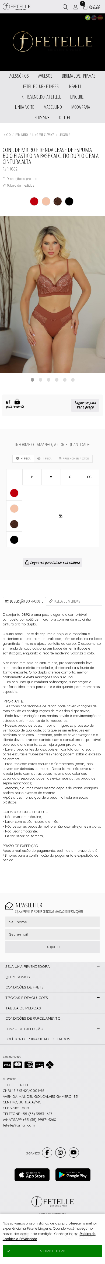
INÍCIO (7, 134)
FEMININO (21, 134)
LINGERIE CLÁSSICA (43, 134)
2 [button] (40, 379)
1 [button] (32, 379)
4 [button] (56, 379)
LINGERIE (64, 134)
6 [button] (72, 379)
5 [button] (64, 379)
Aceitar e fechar (52, 1251)
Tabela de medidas (67, 601)
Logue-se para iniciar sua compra (54, 563)
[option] (52, 294)
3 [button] (48, 379)
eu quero (53, 947)
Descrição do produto (27, 601)
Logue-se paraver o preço (85, 405)
